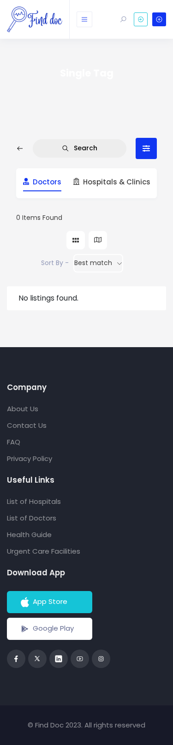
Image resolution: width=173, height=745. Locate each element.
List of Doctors (31, 518)
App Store (50, 601)
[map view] (98, 240)
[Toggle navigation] (84, 19)
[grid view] (75, 240)
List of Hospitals (34, 501)
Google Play (53, 628)
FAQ (13, 442)
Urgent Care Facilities (43, 551)
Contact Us (27, 425)
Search (85, 148)
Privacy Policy (29, 458)
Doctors (47, 182)
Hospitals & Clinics (116, 182)
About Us (22, 409)
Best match (93, 262)
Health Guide (29, 534)
